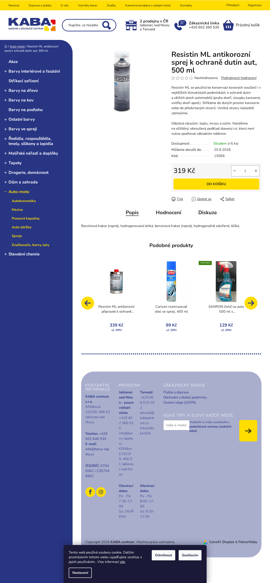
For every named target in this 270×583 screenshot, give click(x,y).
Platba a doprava (176, 392)
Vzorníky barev (87, 5)
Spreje (17, 236)
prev (89, 305)
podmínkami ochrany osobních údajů (210, 429)
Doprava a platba (40, 5)
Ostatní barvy (22, 119)
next (252, 305)
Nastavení (80, 572)
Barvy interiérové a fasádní (34, 71)
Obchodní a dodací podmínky (185, 397)
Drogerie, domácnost (28, 172)
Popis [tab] (132, 212)
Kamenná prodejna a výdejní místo (148, 5)
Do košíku (216, 184)
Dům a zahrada (23, 182)
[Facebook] (90, 492)
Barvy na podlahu (26, 110)
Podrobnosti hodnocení (239, 78)
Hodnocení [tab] (168, 212)
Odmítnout (163, 555)
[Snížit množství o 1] (234, 171)
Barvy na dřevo (23, 90)
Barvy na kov (21, 100)
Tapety (15, 163)
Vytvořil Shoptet (221, 542)
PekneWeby (247, 542)
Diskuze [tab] (207, 212)
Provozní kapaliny (25, 218)
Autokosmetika (24, 201)
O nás (65, 5)
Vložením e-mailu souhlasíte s (210, 426)
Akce (13, 61)
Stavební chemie (24, 254)
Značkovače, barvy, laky (30, 245)
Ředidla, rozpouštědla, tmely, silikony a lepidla (31, 141)
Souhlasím (190, 555)
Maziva (17, 209)
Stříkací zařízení (24, 81)
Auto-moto (19, 192)
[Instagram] (101, 492)
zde (122, 562)
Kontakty (186, 5)
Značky (111, 5)
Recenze (14, 5)
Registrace (254, 5)
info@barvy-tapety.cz (97, 452)
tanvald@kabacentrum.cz (147, 417)
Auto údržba (21, 227)
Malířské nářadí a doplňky (33, 153)
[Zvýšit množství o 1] (256, 171)
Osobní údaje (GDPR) (179, 402)
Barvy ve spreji (23, 129)
